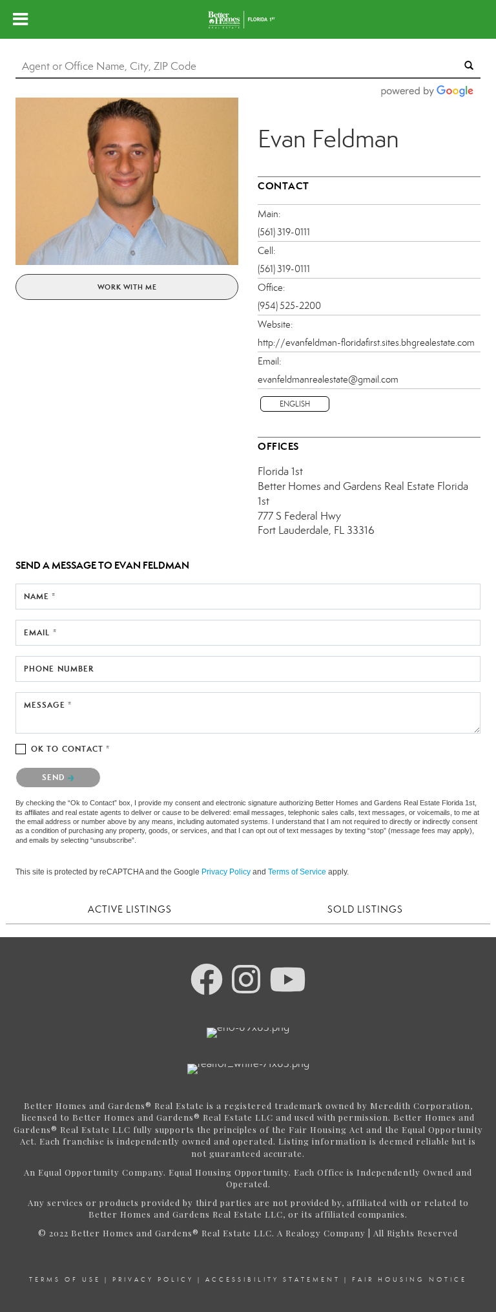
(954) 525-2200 (289, 306)
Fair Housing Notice (409, 1280)
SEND (55, 777)
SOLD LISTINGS (365, 909)
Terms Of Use (65, 1280)
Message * (48, 705)
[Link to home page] (248, 19)
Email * (40, 632)
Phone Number (59, 668)
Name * (40, 596)
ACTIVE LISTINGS (130, 909)
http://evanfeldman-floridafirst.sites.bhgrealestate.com (366, 342)
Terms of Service (297, 871)
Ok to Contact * (70, 749)
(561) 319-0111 (284, 232)
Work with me (127, 286)
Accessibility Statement (272, 1280)
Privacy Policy (226, 871)
